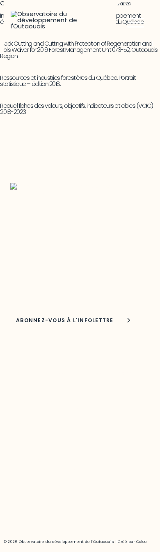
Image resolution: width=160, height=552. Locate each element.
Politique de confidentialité (50, 487)
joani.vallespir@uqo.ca (44, 470)
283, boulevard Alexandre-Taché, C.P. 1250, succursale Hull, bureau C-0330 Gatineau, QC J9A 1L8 (71, 374)
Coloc (141, 541)
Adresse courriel (31, 270)
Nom (18, 290)
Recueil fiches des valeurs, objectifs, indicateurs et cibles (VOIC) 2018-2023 (76, 108)
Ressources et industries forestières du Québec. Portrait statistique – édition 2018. (67, 80)
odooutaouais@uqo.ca (45, 409)
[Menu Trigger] (135, 22)
